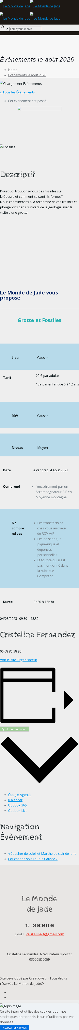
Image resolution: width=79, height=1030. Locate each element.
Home (12, 69)
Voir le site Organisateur (18, 660)
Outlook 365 (17, 805)
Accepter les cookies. (14, 1027)
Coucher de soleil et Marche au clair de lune (42, 853)
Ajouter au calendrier (15, 729)
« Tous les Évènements (17, 92)
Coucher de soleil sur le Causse (33, 859)
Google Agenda (19, 794)
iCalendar (15, 800)
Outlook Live (17, 810)
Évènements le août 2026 (27, 75)
